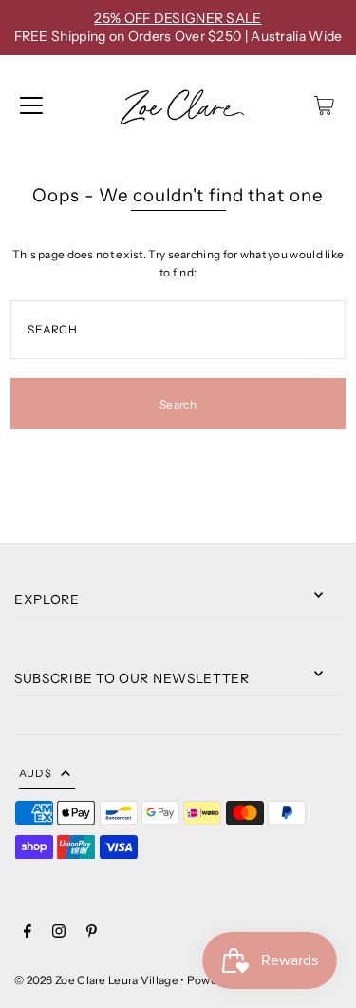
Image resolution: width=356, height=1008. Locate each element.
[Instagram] (59, 933)
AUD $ (35, 773)
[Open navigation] (31, 105)
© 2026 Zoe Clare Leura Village (96, 980)
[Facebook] (27, 933)
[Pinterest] (91, 933)
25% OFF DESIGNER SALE (177, 18)
